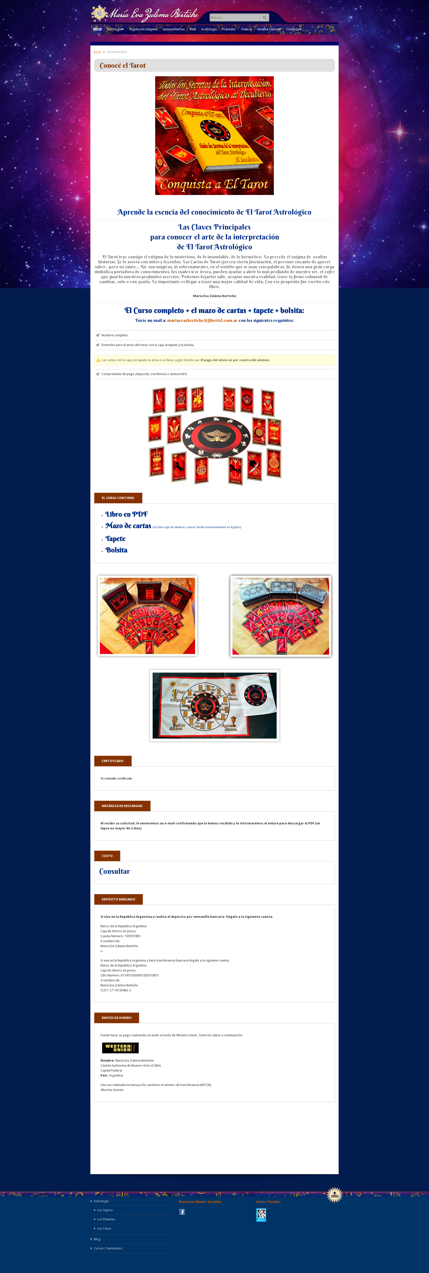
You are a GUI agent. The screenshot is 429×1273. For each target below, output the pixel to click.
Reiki (193, 29)
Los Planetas (106, 1219)
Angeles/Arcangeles (143, 29)
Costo (107, 856)
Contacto (292, 30)
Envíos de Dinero (117, 1018)
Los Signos (105, 1210)
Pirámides (229, 29)
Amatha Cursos (268, 30)
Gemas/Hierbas (174, 29)
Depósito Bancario (118, 899)
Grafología (209, 29)
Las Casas (104, 1228)
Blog (97, 1239)
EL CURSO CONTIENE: (118, 498)
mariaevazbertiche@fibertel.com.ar (202, 320)
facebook (182, 1212)
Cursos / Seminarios (108, 1248)
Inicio (97, 52)
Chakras (246, 29)
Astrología (114, 30)
